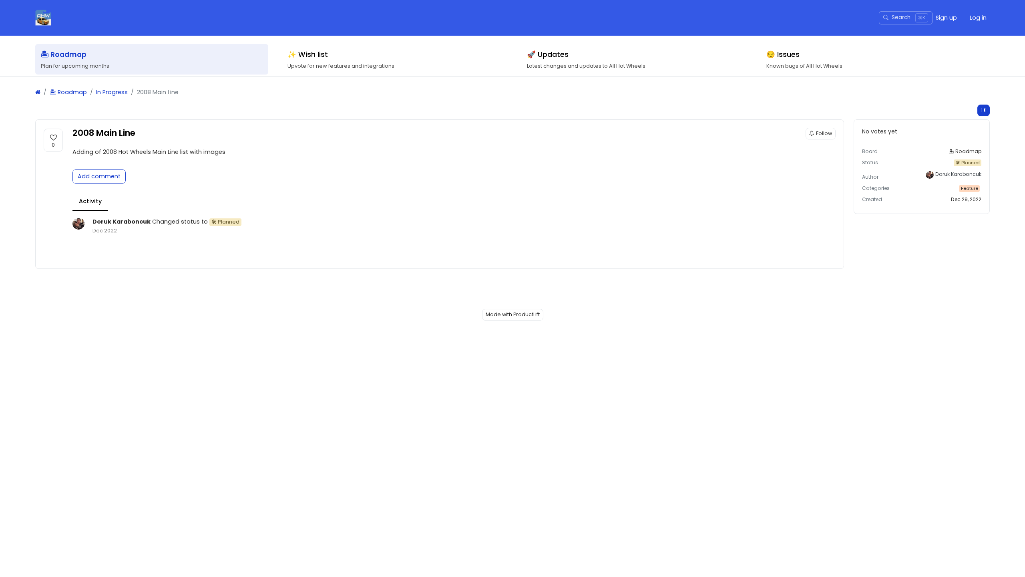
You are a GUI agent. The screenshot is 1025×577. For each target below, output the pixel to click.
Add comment (99, 176)
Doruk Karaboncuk (121, 222)
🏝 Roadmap (68, 92)
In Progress (112, 92)
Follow (824, 133)
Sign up (946, 18)
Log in (978, 18)
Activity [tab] (90, 201)
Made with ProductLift (513, 314)
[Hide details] (983, 110)
